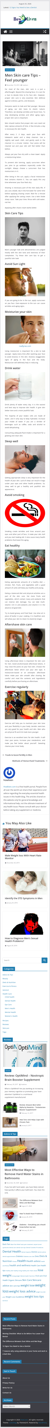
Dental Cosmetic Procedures (34, 1247)
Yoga (4, 1032)
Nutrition (32, 1276)
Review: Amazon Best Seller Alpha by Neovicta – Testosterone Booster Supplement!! (32, 1107)
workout (5, 1300)
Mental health (24, 1276)
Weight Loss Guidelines (15, 1297)
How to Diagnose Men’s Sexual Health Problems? (21, 940)
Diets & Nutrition (9, 982)
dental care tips (21, 1247)
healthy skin (26, 1270)
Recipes (6, 1020)
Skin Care (27, 1280)
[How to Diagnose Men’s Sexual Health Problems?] (25, 913)
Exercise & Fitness (10, 986)
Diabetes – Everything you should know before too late (32, 1225)
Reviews (6, 1024)
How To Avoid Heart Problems (31, 1213)
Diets (37, 1256)
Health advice (33, 1261)
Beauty (5, 978)
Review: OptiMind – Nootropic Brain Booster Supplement (24, 1078)
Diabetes (19, 1256)
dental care (12, 1247)
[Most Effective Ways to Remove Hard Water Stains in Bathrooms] (25, 1149)
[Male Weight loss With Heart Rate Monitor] (25, 830)
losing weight (16, 1276)
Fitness (14, 1261)
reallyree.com (25, 346)
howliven (25, 85)
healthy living (18, 1270)
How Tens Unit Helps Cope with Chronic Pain (32, 1121)
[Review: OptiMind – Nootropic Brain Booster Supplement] (25, 1055)
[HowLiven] (5, 31)
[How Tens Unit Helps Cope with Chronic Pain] (10, 1122)
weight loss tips (34, 1296)
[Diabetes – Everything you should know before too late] (10, 1227)
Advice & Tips (8, 975)
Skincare (6, 1028)
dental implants (26, 1252)
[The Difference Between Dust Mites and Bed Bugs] (10, 1203)
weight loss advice (22, 1291)
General (6, 990)
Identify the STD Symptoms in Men (23, 898)
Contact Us (7, 1393)
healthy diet (9, 1270)
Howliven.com (9, 786)
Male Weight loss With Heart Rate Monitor (23, 857)
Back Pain (6, 1244)
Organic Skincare (15, 1280)
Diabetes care (27, 1256)
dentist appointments (9, 1256)
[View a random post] (44, 31)
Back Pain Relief (15, 1244)
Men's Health (10, 70)
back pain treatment (27, 1244)
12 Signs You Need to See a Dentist (16, 1346)
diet (33, 1256)
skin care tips (15, 1286)
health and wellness (20, 1265)
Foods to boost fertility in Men (18, 755)
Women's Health (11, 1016)
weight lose (28, 1285)
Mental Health (10, 1012)
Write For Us (7, 1388)
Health (21, 1261)
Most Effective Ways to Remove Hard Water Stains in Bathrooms (24, 1174)
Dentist (34, 1252)
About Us (6, 1378)
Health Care (7, 994)
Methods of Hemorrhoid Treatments (28, 761)
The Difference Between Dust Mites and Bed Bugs (31, 1201)
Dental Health (10, 1001)
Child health (9, 997)
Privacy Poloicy (9, 1383)
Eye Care (8, 1004)
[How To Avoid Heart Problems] (10, 1215)
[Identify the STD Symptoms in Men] (25, 873)
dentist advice (42, 1252)
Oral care (39, 1276)
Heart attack (33, 1270)
